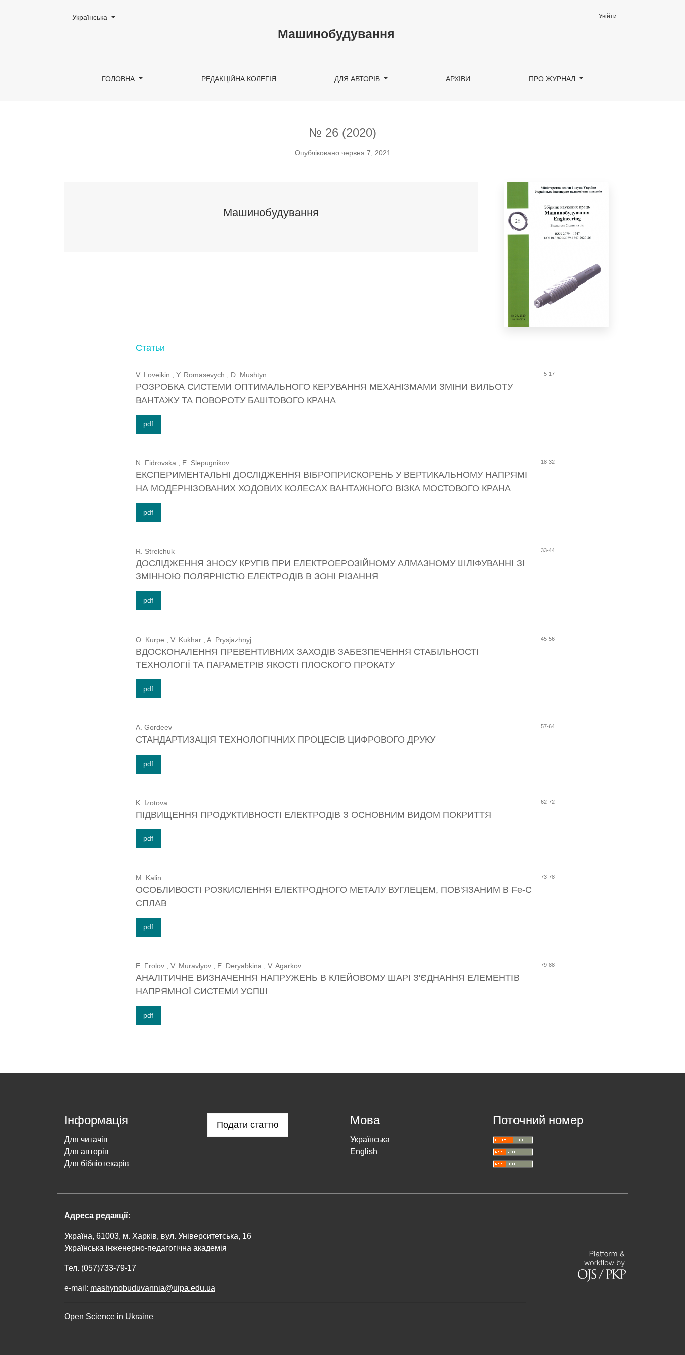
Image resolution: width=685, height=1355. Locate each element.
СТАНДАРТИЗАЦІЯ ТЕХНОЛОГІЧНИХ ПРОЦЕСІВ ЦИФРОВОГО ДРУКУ (285, 739)
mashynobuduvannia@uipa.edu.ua (152, 1288)
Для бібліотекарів (96, 1163)
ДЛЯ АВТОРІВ (358, 79)
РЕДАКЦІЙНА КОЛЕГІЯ (238, 79)
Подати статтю (248, 1125)
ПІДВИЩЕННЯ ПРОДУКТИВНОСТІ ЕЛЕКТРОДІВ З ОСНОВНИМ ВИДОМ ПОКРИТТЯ (313, 815)
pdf (148, 424)
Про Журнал (553, 79)
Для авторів (86, 1151)
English (363, 1151)
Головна (119, 79)
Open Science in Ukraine (108, 1316)
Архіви (458, 79)
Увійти (608, 16)
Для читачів (86, 1139)
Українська (97, 17)
